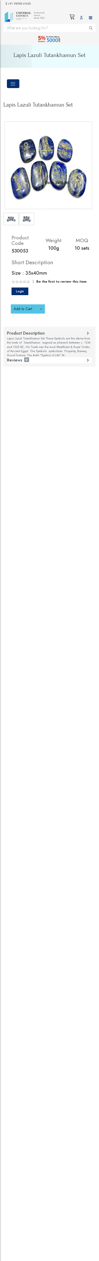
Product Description (48, 344)
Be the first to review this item (61, 281)
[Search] (91, 28)
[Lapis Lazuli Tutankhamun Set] (48, 165)
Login (20, 291)
